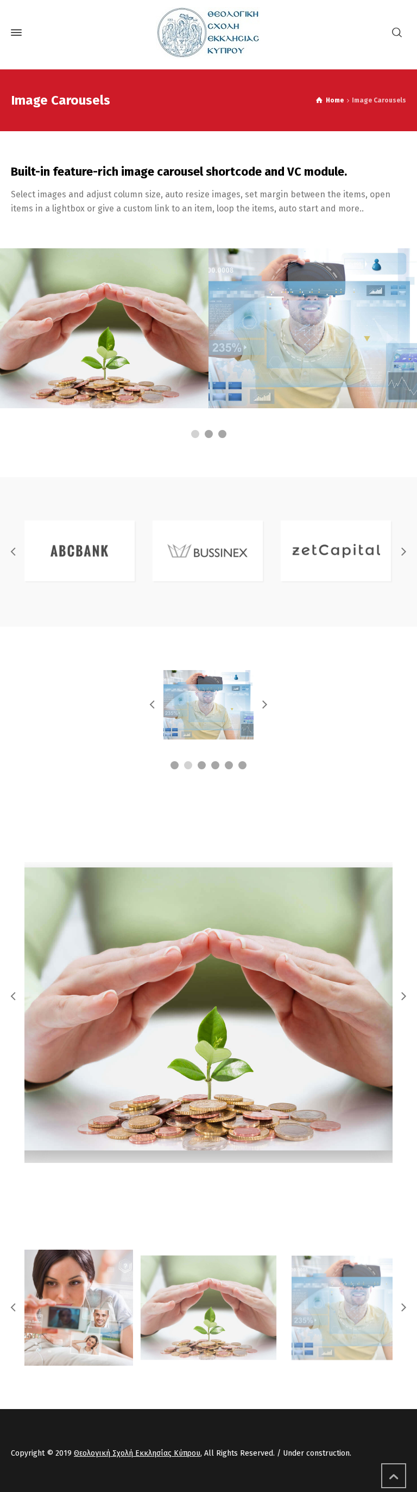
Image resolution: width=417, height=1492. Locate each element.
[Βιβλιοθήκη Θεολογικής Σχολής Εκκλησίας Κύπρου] (208, 33)
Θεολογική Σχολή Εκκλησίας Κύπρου (137, 1453)
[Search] (397, 33)
